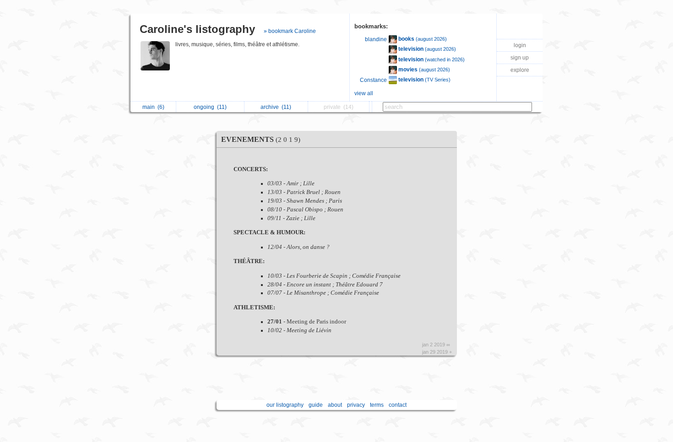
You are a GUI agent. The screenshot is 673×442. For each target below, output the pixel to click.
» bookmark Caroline (290, 31)
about (335, 405)
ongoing (210, 107)
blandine (376, 39)
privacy (356, 405)
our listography (285, 405)
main (153, 107)
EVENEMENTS (260, 139)
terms (377, 405)
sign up (519, 57)
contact (398, 405)
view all (363, 93)
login (520, 45)
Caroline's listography (197, 29)
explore (519, 70)
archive (276, 107)
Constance (373, 80)
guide (316, 405)
